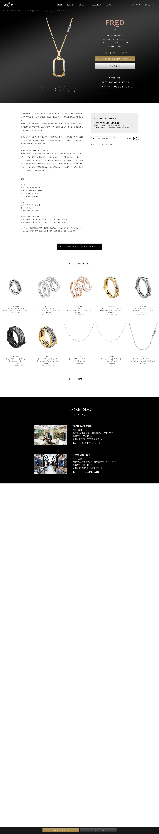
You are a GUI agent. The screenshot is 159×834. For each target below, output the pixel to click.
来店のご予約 (115, 66)
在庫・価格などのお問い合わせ (115, 59)
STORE (108, 5)
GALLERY (96, 5)
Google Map (108, 433)
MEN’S (60, 5)
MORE (79, 379)
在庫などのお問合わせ (60, 830)
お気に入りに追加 (103, 138)
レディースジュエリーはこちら (102, 144)
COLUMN (83, 5)
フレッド (9, 11)
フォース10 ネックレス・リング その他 (24, 11)
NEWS (51, 5)
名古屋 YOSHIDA (107, 86)
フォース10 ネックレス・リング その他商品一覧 (79, 247)
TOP (4, 11)
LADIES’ (71, 5)
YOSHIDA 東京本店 (107, 82)
